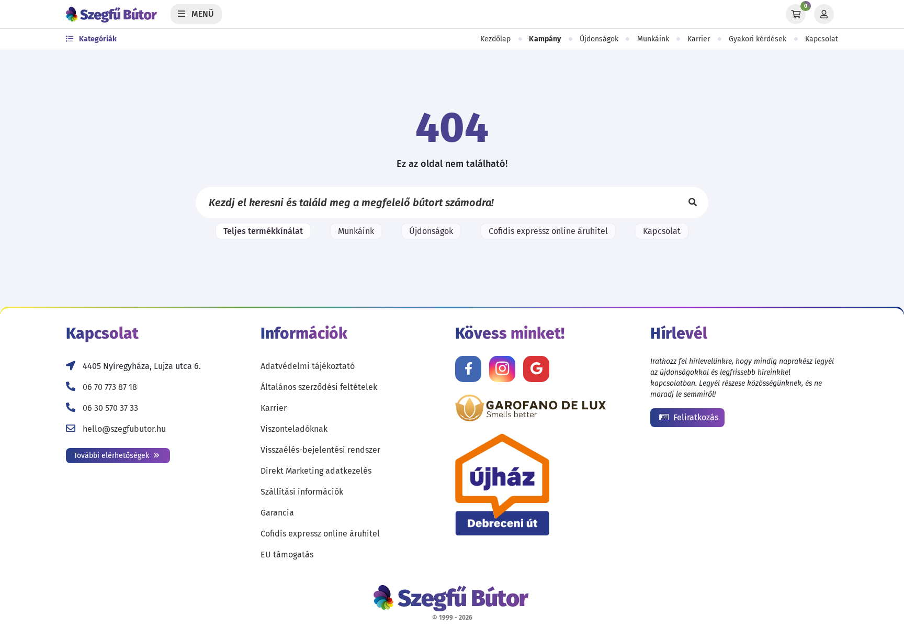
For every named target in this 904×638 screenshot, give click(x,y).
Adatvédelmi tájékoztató (308, 366)
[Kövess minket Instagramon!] (502, 369)
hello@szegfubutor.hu (124, 429)
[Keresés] (693, 202)
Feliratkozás (694, 417)
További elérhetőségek (112, 455)
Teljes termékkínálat (263, 231)
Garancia (277, 513)
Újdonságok (599, 39)
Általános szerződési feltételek (319, 387)
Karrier (698, 39)
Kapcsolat (821, 39)
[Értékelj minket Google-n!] (536, 369)
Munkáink (653, 39)
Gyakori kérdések (757, 39)
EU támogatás (287, 554)
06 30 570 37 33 (110, 408)
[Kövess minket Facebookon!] (468, 369)
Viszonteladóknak (294, 429)
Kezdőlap (495, 39)
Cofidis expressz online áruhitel (548, 231)
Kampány (545, 39)
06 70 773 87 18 (110, 387)
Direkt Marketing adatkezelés (316, 471)
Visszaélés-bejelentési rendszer (320, 450)
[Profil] (824, 14)
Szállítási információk (302, 492)
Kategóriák (97, 39)
